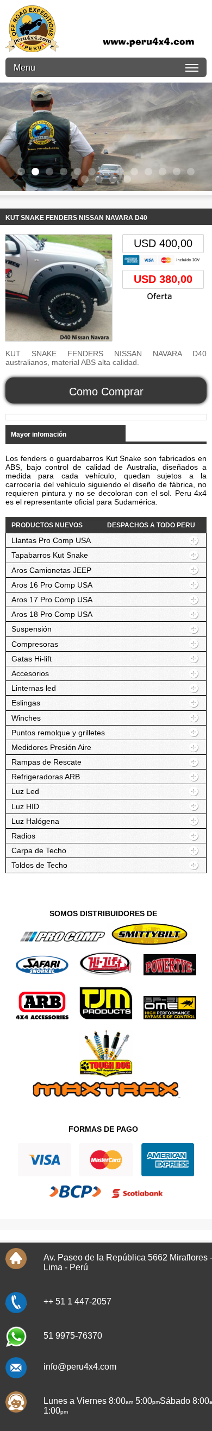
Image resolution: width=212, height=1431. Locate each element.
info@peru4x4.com (79, 1366)
